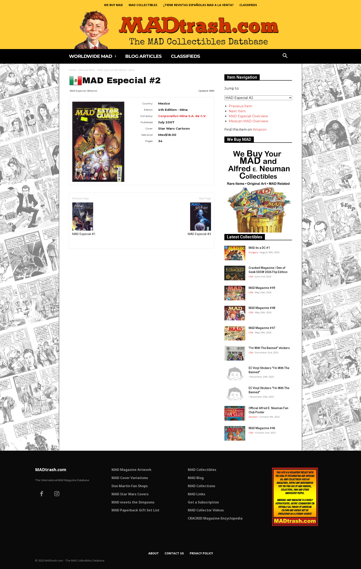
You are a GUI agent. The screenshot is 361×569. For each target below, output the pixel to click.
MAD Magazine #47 (262, 328)
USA (251, 276)
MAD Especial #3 (199, 234)
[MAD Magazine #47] (234, 333)
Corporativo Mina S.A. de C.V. (182, 116)
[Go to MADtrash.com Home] (180, 29)
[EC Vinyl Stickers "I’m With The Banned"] (234, 373)
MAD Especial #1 (83, 234)
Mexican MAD (87, 70)
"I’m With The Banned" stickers (269, 348)
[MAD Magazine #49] (234, 293)
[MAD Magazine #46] (234, 433)
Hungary (253, 252)
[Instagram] (57, 494)
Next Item (237, 111)
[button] (285, 56)
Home (72, 70)
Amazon (260, 130)
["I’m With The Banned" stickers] (234, 353)
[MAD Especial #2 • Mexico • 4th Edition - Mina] (98, 142)
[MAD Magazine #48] (234, 313)
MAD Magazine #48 (262, 308)
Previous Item (240, 106)
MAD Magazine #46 (262, 428)
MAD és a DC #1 (259, 247)
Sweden (253, 416)
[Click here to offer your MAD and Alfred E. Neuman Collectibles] (258, 231)
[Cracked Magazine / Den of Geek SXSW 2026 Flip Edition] (234, 273)
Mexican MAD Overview (248, 121)
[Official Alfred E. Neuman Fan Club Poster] (234, 413)
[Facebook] (41, 494)
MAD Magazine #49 (262, 288)
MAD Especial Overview (248, 116)
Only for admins (83, 256)
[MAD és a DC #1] (234, 253)
